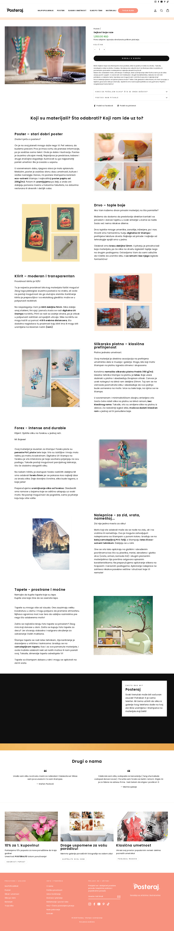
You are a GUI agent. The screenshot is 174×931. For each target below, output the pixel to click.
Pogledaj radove (127, 859)
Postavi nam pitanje (107, 98)
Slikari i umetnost (77, 10)
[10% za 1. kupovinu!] (31, 826)
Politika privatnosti (54, 890)
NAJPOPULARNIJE (46, 10)
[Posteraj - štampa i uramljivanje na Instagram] (89, 904)
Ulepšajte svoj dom (73, 859)
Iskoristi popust (16, 862)
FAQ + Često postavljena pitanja (60, 906)
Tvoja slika (128, 10)
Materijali (111, 10)
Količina (98, 45)
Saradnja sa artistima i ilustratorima (145, 895)
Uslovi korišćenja (54, 894)
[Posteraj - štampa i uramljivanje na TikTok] (108, 904)
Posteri (61, 10)
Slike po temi (96, 10)
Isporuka (110, 40)
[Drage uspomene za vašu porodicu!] (87, 826)
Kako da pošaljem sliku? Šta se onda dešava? (122, 92)
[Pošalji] (118, 896)
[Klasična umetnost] (142, 826)
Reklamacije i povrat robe (57, 902)
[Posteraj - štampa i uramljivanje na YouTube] (99, 904)
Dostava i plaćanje (54, 898)
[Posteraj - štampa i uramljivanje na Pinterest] (103, 904)
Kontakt (50, 913)
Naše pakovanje (53, 910)
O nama (50, 886)
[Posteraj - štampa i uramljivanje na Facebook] (94, 904)
